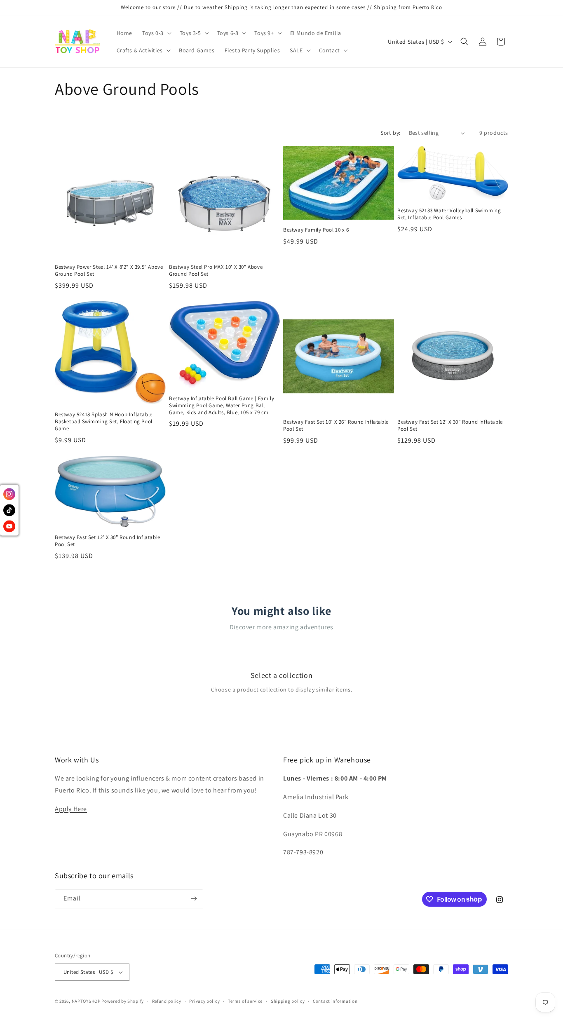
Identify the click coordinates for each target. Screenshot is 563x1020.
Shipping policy (288, 1001)
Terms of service (245, 1001)
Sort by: (390, 132)
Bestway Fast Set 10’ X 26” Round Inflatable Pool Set (336, 425)
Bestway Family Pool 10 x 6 (316, 230)
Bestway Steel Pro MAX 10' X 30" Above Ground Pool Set (216, 270)
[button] (156, 33)
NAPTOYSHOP (86, 1001)
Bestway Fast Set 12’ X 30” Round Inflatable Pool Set (450, 425)
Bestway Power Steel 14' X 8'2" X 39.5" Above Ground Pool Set (109, 270)
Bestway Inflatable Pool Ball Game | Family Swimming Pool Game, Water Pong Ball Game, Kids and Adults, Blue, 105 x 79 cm (221, 405)
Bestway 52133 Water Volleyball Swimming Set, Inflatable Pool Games (449, 214)
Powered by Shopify (122, 1001)
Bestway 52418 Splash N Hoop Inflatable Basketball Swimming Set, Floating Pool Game (103, 421)
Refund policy (166, 1001)
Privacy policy (204, 1001)
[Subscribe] (194, 898)
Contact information (335, 1001)
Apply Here (71, 808)
